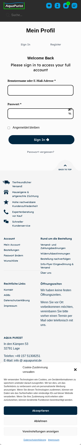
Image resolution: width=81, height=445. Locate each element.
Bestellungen (11, 249)
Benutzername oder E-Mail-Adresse (40, 80)
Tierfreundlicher (21, 182)
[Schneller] (6, 221)
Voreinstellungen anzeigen (40, 431)
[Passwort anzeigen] (70, 111)
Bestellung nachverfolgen (55, 258)
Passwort (22, 104)
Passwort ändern (13, 255)
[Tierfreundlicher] (6, 182)
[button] (75, 369)
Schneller (17, 221)
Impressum (53, 440)
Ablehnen (40, 421)
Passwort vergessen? (40, 152)
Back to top (65, 170)
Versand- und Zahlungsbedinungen (53, 246)
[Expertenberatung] (6, 212)
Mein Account (12, 244)
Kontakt (8, 289)
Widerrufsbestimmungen (55, 253)
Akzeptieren (40, 410)
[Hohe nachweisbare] (6, 202)
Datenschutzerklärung (35, 440)
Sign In (25, 44)
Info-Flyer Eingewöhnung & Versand (57, 266)
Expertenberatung (23, 211)
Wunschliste (11, 260)
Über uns (45, 272)
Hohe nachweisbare (24, 202)
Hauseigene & (20, 192)
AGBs (7, 294)
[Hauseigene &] (6, 192)
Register (55, 44)
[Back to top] (65, 165)
